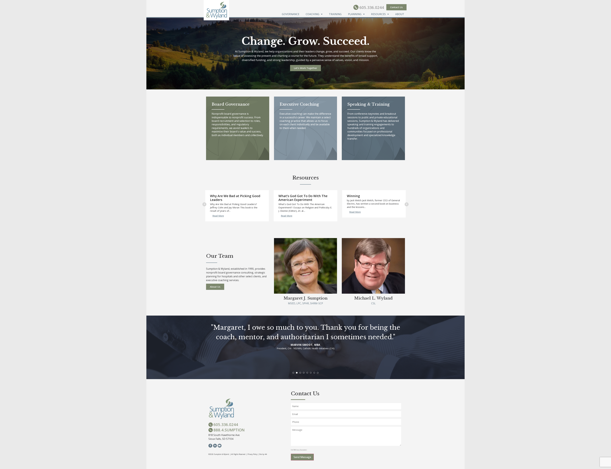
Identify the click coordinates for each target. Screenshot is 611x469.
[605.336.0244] (355, 7)
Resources (378, 14)
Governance (290, 14)
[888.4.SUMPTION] (210, 430)
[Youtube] (219, 446)
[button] (407, 204)
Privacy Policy (252, 454)
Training (335, 14)
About (399, 14)
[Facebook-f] (210, 446)
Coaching (312, 14)
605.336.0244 (371, 7)
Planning (355, 14)
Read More (218, 215)
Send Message (302, 457)
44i (266, 454)
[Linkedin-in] (215, 446)
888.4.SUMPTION (229, 429)
